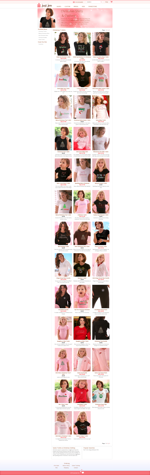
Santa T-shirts (42, 39)
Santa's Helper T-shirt (82, 436)
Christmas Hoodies (43, 37)
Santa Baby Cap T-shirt (63, 88)
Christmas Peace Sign (101, 404)
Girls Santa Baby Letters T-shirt (100, 88)
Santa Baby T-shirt (101, 120)
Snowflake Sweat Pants (101, 309)
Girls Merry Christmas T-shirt (63, 436)
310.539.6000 (79, 2)
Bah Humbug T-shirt (63, 246)
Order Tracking (76, 465)
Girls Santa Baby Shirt (82, 151)
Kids (83, 6)
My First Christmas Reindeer (82, 309)
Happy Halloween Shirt (94, 450)
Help (106, 2)
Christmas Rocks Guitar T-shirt (82, 120)
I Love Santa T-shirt (82, 88)
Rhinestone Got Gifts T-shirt (100, 151)
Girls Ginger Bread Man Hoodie (101, 278)
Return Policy (66, 465)
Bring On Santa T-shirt (101, 183)
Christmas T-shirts (43, 31)
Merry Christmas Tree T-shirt (63, 120)
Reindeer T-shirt (82, 278)
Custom (67, 6)
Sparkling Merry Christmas (82, 183)
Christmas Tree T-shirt (63, 151)
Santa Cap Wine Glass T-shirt (101, 57)
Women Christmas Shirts (44, 33)
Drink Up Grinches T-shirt (63, 57)
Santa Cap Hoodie (82, 373)
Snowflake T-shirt (82, 404)
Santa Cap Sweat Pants (101, 373)
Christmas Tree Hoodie (101, 341)
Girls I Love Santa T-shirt (63, 183)
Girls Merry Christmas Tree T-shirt (63, 373)
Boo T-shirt (86, 450)
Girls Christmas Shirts (43, 35)
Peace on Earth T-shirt (101, 246)
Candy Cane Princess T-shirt (100, 215)
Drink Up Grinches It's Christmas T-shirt (82, 57)
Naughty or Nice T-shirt (63, 341)
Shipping (66, 467)
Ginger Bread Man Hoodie (63, 278)
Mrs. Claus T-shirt (63, 404)
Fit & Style (56, 465)
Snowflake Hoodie (63, 309)
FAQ (56, 467)
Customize (41, 44)
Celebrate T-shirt (82, 215)
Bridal (76, 6)
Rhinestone (93, 6)
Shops (59, 6)
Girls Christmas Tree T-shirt (82, 246)
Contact (76, 467)
